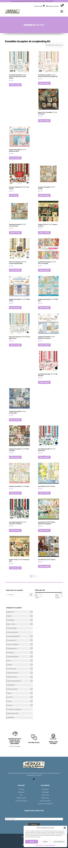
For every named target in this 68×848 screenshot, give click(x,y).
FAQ (21, 795)
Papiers (9, 693)
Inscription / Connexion (53, 6)
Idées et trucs (45, 795)
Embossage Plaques (12, 656)
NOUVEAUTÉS (11, 685)
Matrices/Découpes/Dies (14, 681)
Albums (9, 616)
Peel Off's (9, 697)
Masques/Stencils (12, 677)
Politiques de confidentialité (49, 845)
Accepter (31, 841)
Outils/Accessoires (12, 689)
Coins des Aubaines (12, 632)
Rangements (10, 717)
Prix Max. (57, 597)
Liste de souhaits (38, 6)
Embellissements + (12, 648)
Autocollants (10, 620)
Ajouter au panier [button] (15, 85)
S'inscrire (34, 824)
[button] (65, 828)
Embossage (10, 652)
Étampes (9, 665)
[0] (61, 5)
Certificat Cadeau (12, 628)
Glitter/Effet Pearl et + (13, 673)
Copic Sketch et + (12, 640)
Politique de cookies (39, 845)
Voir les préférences (59, 841)
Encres (9, 660)
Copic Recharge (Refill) (13, 636)
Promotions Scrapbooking (14, 709)
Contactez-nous (45, 798)
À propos (21, 789)
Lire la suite (13, 195)
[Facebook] (44, 5)
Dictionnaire (45, 789)
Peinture (9, 701)
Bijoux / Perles (11, 624)
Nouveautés (21, 792)
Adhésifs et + (11, 612)
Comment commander (21, 801)
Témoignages (45, 792)
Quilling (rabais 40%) (12, 713)
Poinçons (9, 705)
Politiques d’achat (21, 798)
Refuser (45, 841)
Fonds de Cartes (11, 669)
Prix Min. (37, 597)
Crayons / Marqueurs (13, 644)
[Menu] (62, 11)
